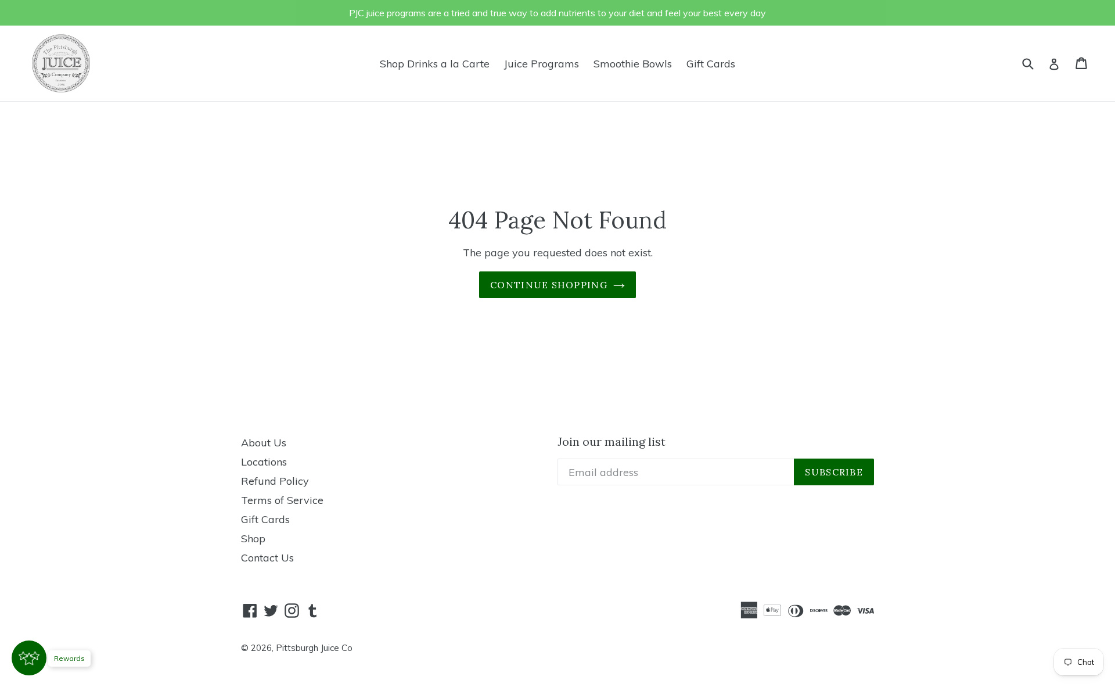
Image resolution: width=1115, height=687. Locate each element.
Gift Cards (710, 63)
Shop (253, 538)
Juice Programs (541, 63)
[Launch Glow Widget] (29, 658)
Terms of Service (282, 500)
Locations (264, 461)
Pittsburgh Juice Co (314, 647)
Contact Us (267, 557)
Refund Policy (275, 481)
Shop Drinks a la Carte (435, 63)
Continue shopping (548, 285)
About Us (263, 442)
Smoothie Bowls (633, 63)
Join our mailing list (612, 442)
